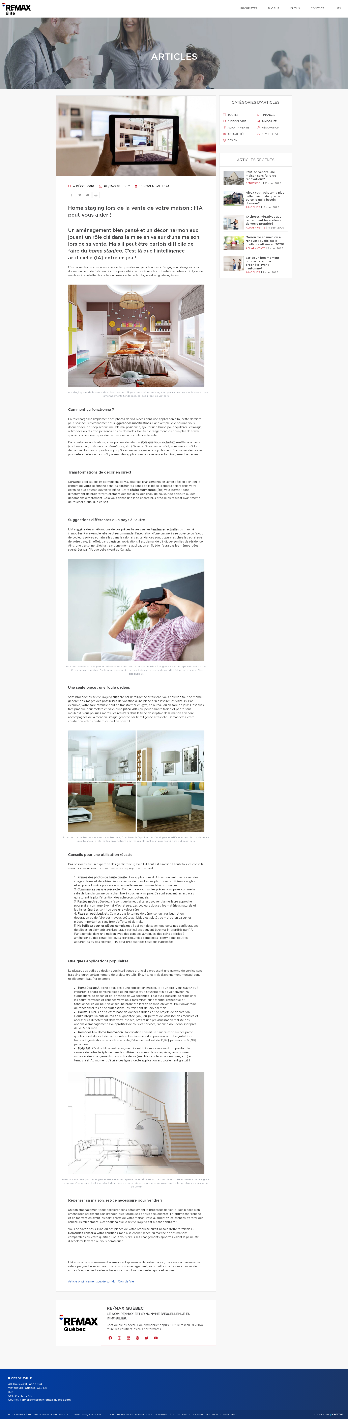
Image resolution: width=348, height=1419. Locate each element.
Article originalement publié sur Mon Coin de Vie (101, 1281)
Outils (295, 8)
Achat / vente (238, 127)
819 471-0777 (23, 1396)
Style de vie (270, 134)
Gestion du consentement (221, 1415)
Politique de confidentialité (153, 1415)
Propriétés (248, 8)
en (339, 8)
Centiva (336, 1414)
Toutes (232, 115)
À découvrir (83, 186)
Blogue (273, 8)
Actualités (235, 134)
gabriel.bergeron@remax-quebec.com (45, 1400)
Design (232, 140)
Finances (268, 115)
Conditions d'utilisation (188, 1415)
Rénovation (270, 127)
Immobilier (269, 121)
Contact (317, 8)
